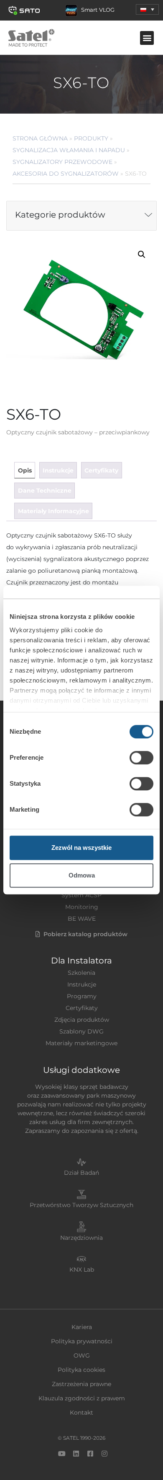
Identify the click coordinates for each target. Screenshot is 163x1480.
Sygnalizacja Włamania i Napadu (69, 150)
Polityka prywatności (81, 1341)
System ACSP (81, 895)
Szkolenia (81, 972)
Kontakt (81, 1412)
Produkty (91, 138)
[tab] (24, 470)
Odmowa (82, 875)
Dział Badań (81, 1172)
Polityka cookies (81, 1370)
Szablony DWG (81, 1031)
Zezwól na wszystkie (81, 847)
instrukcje (58, 470)
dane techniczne (44, 490)
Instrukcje (81, 984)
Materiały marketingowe (81, 1043)
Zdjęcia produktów (81, 1019)
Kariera (81, 1327)
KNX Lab (81, 1269)
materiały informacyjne (53, 511)
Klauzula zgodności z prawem (81, 1398)
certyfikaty (101, 470)
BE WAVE (82, 918)
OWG (82, 1355)
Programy (82, 996)
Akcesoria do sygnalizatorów (66, 173)
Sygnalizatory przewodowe (62, 162)
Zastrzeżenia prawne (81, 1384)
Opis (25, 470)
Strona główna (40, 138)
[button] (147, 9)
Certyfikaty (82, 1008)
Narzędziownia (81, 1237)
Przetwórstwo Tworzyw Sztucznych (81, 1205)
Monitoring (81, 907)
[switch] (141, 757)
